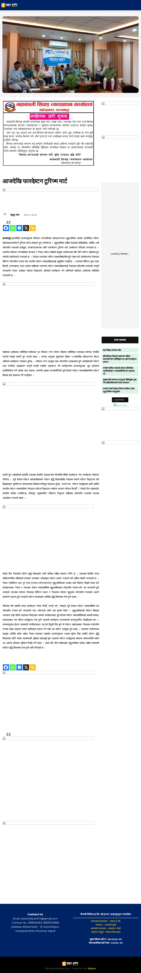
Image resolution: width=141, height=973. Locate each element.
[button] (123, 5)
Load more (119, 399)
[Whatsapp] (13, 228)
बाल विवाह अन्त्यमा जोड (112, 350)
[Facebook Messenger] (19, 228)
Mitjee (92, 968)
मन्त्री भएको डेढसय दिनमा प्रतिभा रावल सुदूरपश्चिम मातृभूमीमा (119, 390)
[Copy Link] (33, 228)
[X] (26, 228)
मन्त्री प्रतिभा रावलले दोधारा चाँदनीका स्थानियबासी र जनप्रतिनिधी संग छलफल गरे (119, 371)
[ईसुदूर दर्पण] (6, 214)
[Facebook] (6, 228)
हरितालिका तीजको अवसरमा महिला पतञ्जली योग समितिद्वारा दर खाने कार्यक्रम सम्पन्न (120, 359)
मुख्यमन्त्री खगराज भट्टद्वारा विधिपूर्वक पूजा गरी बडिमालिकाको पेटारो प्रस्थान (120, 381)
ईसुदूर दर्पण (14, 215)
